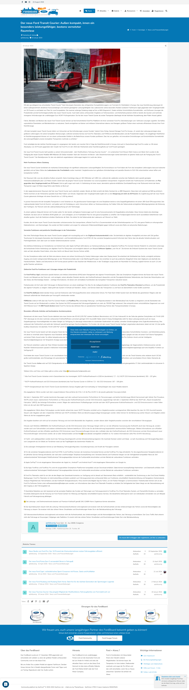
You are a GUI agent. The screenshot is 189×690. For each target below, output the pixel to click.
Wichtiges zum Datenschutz (152, 664)
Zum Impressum (149, 656)
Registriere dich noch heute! (171, 677)
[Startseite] (128, 30)
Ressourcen (131, 11)
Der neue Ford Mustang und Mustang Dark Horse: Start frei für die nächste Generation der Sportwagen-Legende (71, 581)
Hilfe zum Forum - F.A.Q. (151, 668)
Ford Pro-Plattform (93, 121)
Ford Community (85, 638)
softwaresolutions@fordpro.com (57, 483)
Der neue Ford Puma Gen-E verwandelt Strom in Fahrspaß (51, 561)
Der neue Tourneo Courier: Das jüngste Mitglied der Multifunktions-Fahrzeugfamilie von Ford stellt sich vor (69, 592)
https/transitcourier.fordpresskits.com (76, 371)
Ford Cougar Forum (109, 638)
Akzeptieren (95, 341)
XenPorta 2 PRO (90, 687)
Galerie (116, 11)
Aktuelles (103, 11)
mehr (95, 352)
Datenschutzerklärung (98, 360)
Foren (90, 11)
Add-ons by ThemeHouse (74, 687)
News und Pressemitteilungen (63, 554)
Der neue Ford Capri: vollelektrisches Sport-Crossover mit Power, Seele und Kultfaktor (62, 571)
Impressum (88, 360)
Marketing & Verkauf (30, 35)
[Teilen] (165, 45)
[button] (93, 11)
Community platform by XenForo (42, 687)
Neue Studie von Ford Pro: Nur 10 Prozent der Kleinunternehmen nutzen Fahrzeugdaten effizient (65, 551)
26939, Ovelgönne (77, 523)
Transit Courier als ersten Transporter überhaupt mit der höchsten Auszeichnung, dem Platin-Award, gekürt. (125, 115)
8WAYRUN (113, 687)
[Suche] (166, 11)
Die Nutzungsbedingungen (152, 660)
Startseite (80, 11)
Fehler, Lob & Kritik (150, 672)
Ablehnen (95, 347)
